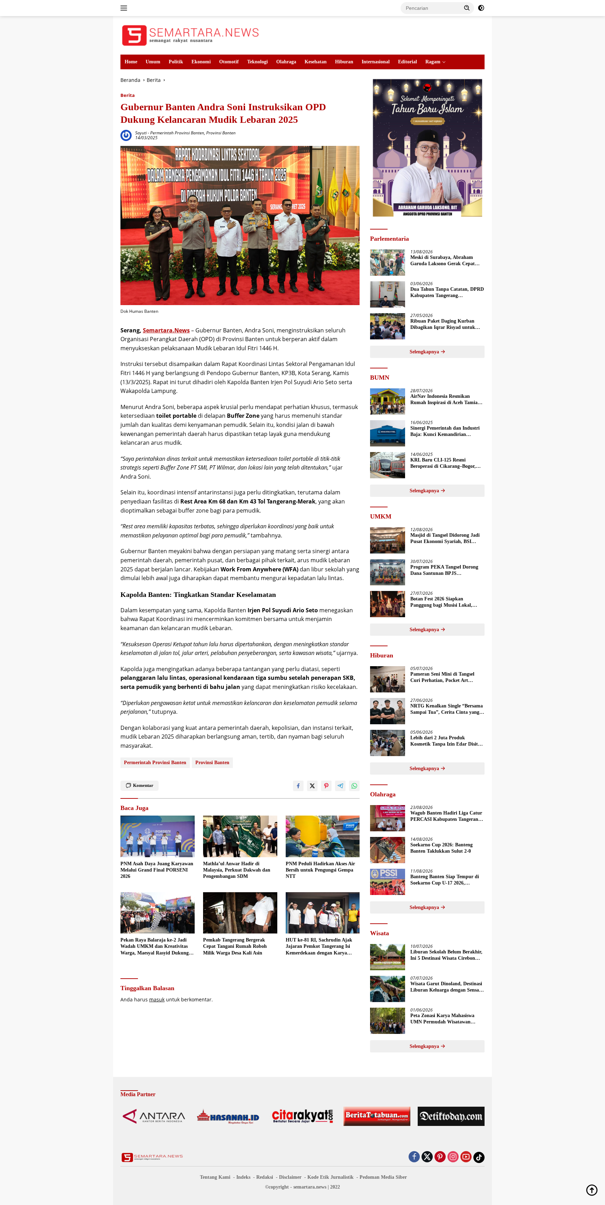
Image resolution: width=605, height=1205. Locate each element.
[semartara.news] (190, 34)
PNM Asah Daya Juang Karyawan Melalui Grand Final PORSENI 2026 (156, 870)
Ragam (432, 61)
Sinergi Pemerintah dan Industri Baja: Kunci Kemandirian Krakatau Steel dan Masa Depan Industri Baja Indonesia (445, 431)
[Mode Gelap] (481, 8)
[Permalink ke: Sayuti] (126, 135)
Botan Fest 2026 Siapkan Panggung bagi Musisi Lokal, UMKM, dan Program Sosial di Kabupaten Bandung (443, 602)
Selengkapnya (425, 351)
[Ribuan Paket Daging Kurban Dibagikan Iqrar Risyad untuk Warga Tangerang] (387, 326)
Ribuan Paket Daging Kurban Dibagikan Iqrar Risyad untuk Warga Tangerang (442, 324)
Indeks (243, 1177)
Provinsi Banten (221, 133)
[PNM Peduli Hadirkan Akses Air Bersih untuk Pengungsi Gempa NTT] (323, 836)
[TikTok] (479, 1157)
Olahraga (286, 61)
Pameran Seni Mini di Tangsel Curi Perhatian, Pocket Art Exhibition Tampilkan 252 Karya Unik (445, 677)
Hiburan (344, 61)
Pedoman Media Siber (383, 1177)
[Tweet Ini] (312, 786)
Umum (153, 61)
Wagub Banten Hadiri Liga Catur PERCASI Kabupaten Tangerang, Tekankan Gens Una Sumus (446, 816)
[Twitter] (427, 1157)
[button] (467, 7)
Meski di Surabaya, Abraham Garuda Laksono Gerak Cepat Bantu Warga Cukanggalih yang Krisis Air (444, 261)
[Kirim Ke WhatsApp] (354, 786)
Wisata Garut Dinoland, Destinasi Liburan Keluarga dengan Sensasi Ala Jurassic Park (446, 987)
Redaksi (264, 1177)
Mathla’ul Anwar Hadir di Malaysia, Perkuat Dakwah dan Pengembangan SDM (236, 870)
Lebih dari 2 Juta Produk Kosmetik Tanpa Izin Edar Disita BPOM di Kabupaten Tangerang (445, 741)
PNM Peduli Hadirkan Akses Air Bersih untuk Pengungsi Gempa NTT (320, 870)
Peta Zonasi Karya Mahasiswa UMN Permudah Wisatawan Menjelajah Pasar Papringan (442, 1019)
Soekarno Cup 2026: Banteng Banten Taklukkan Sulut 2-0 (441, 848)
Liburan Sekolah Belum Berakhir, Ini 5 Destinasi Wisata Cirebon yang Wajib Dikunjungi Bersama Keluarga (446, 955)
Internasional (376, 61)
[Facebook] (414, 1157)
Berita (127, 95)
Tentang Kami (215, 1177)
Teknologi (257, 61)
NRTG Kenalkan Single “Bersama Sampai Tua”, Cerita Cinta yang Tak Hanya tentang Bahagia (446, 709)
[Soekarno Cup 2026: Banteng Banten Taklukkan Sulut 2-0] (387, 850)
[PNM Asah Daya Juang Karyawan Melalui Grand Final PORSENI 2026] (157, 836)
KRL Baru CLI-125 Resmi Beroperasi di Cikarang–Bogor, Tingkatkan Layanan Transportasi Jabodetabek (446, 463)
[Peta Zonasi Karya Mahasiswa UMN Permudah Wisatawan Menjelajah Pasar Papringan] (387, 1021)
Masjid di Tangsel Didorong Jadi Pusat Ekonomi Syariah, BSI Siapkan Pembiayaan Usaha (445, 539)
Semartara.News (166, 330)
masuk (157, 999)
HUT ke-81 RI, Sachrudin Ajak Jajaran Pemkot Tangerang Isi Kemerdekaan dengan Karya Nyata (319, 946)
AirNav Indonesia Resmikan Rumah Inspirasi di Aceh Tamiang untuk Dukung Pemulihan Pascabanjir (446, 400)
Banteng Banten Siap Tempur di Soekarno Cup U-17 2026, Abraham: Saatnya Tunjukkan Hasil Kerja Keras (444, 880)
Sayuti (141, 133)
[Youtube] (466, 1157)
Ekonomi (201, 61)
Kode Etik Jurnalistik (330, 1177)
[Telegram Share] (340, 786)
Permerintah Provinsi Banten (177, 133)
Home (131, 61)
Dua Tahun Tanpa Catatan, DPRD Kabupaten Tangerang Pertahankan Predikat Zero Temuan (447, 293)
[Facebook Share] (298, 786)
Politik (176, 61)
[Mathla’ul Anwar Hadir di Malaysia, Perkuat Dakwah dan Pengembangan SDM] (240, 836)
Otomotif (229, 61)
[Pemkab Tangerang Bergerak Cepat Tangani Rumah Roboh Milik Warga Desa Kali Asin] (240, 913)
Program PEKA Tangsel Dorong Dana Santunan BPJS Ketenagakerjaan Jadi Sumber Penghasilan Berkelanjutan (444, 570)
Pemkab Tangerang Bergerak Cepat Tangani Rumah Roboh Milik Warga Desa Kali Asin (235, 946)
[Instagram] (453, 1157)
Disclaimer (290, 1177)
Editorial (407, 61)
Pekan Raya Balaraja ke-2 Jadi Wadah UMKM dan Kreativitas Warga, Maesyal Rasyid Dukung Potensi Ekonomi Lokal (154, 946)
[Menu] (125, 8)
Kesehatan (316, 61)
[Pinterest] (440, 1157)
